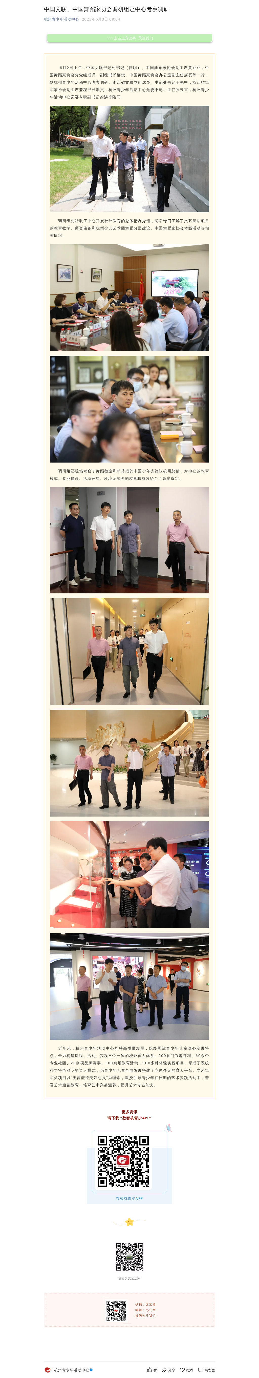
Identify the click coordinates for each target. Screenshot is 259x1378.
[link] (74, 1370)
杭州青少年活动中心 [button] (61, 19)
